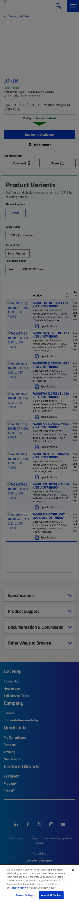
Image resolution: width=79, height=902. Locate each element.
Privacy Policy (18, 887)
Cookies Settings (24, 895)
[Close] (73, 870)
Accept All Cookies (51, 895)
